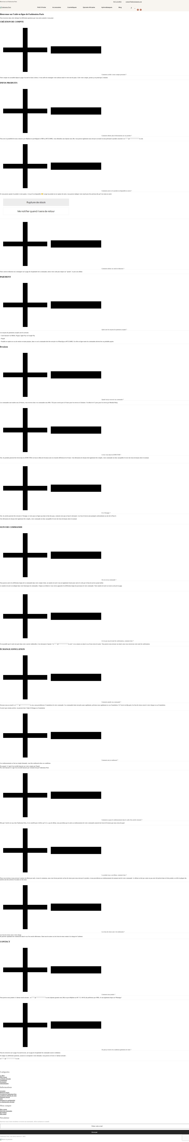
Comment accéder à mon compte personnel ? (114, 74)
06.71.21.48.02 (117, 1)
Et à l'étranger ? (106, 513)
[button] (94, 50)
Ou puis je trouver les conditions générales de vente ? (116, 1049)
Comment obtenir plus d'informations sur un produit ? (117, 135)
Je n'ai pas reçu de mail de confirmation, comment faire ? (118, 641)
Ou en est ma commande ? (109, 580)
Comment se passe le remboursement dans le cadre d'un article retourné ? (122, 820)
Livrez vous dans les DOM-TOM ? (111, 455)
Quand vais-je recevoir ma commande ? (113, 399)
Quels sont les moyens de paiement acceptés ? (114, 329)
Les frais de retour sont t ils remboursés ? (113, 932)
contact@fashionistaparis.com (134, 1)
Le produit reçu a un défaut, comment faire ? (114, 875)
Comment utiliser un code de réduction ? (113, 268)
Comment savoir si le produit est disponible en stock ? (117, 191)
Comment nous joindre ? (108, 994)
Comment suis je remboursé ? (110, 760)
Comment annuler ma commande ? (111, 702)
